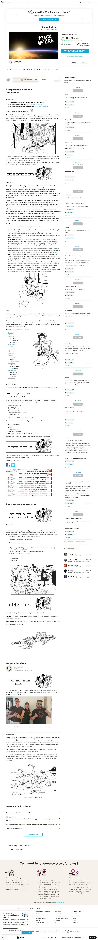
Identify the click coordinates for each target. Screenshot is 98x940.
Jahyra (50, 755)
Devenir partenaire (58, 916)
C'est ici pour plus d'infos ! (22, 260)
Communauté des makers (43, 911)
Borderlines (11, 344)
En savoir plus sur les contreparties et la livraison (75, 541)
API (55, 922)
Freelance (11, 353)
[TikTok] (45, 937)
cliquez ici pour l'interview (33, 104)
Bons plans (38, 916)
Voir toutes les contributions (70, 581)
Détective (10, 333)
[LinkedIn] (52, 937)
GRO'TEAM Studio (32, 737)
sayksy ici (55, 252)
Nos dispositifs (57, 920)
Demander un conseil (41, 918)
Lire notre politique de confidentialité (10, 928)
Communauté (19, 2)
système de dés (12, 387)
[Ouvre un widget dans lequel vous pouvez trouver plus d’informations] (93, 937)
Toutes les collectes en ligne (75, 56)
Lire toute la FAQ (33, 834)
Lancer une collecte (10, 2)
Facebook (50, 749)
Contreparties (17, 69)
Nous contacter (76, 916)
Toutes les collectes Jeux (49, 19)
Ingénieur (10, 350)
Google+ (8, 751)
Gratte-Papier (12, 370)
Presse (74, 920)
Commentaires (53, 69)
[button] (3, 937)
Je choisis (16, 932)
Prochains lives (39, 914)
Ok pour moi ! (26, 932)
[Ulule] (27, 937)
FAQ (24, 69)
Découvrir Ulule (76, 914)
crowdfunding (9, 884)
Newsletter (75, 922)
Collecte (9, 69)
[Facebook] (42, 937)
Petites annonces (40, 922)
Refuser (6, 932)
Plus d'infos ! (18, 237)
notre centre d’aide (59, 902)
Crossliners (11, 336)
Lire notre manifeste (74, 931)
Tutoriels (38, 920)
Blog (43, 749)
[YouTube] (55, 937)
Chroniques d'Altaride (41, 106)
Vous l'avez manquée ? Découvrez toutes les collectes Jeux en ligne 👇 (75, 51)
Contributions (41, 69)
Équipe (74, 918)
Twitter (21, 751)
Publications (31, 69)
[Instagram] (48, 937)
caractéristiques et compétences (47, 387)
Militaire (10, 335)
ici (16, 247)
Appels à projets (58, 914)
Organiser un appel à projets (61, 918)
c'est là (44, 271)
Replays (38, 924)
